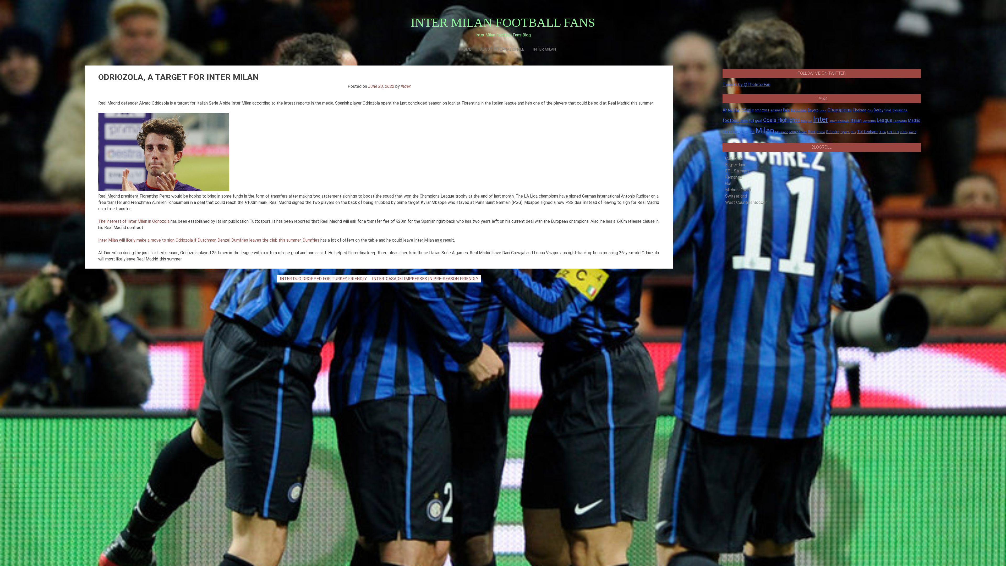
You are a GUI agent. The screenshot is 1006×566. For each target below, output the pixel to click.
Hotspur (806, 121)
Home (466, 49)
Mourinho (781, 132)
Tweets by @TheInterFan (746, 84)
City (870, 110)
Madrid (914, 120)
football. (731, 120)
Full (751, 121)
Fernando (733, 177)
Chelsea (859, 110)
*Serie (748, 109)
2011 (765, 110)
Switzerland (736, 196)
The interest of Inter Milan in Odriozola (134, 221)
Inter (820, 119)
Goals (769, 120)
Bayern (813, 110)
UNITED (893, 132)
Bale (786, 110)
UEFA (882, 132)
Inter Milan (544, 49)
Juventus (869, 121)
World (912, 132)
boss (822, 110)
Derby (878, 110)
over (804, 132)
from (744, 121)
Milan (765, 130)
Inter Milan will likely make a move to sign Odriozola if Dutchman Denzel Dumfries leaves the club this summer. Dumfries (208, 240)
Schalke (832, 132)
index (406, 86)
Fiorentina (900, 110)
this (853, 132)
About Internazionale (502, 49)
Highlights (788, 120)
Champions (839, 110)
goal (758, 120)
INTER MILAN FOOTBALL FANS (503, 22)
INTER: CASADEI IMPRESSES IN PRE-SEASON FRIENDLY (425, 278)
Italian (855, 120)
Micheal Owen (738, 189)
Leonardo (900, 121)
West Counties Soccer (746, 202)
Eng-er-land (735, 164)
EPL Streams (737, 170)
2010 (758, 110)
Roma (821, 132)
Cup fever (734, 158)
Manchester (733, 132)
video (903, 132)
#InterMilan (732, 110)
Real (812, 131)
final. (888, 110)
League (884, 120)
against (776, 110)
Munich (795, 132)
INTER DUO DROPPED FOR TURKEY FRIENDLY (323, 278)
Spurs (845, 132)
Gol (728, 183)
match (749, 132)
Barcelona (799, 110)
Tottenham (867, 131)
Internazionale (839, 121)
